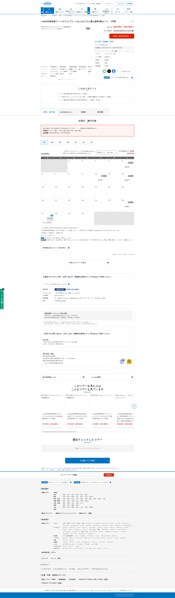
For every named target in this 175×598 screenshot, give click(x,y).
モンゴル (88, 523)
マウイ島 (86, 544)
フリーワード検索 (70, 475)
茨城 (64, 496)
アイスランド (76, 531)
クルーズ (45, 558)
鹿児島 (91, 507)
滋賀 (64, 501)
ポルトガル (92, 527)
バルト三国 (92, 529)
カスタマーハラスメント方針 (85, 590)
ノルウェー (113, 529)
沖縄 (55, 509)
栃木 (68, 496)
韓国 (78, 523)
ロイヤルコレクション (100, 569)
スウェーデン (122, 529)
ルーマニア (82, 533)
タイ (112, 523)
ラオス (111, 525)
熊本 (77, 507)
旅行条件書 (62, 590)
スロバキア (66, 533)
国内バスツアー (47, 513)
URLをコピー (126, 70)
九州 (55, 507)
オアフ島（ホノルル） (69, 544)
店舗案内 (98, 3)
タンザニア (123, 538)
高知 (77, 505)
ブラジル (94, 542)
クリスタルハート (61, 569)
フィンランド (66, 531)
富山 (73, 498)
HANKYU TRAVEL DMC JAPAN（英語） (94, 579)
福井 (81, 498)
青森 (64, 494)
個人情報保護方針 (71, 590)
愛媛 (73, 505)
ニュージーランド (78, 548)
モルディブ (118, 525)
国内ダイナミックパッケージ (66, 513)
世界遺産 (105, 41)
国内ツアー (46, 492)
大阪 (73, 501)
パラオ (77, 546)
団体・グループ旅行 (49, 579)
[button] (59, 79)
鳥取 (64, 503)
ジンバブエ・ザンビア (99, 538)
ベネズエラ (110, 542)
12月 (67, 142)
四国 (55, 505)
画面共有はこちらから (127, 590)
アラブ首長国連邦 (68, 535)
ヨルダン (82, 535)
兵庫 (81, 501)
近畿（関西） (57, 501)
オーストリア (93, 531)
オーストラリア (67, 548)
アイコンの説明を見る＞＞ (102, 45)
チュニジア (80, 538)
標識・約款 (55, 590)
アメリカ (65, 540)
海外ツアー (46, 523)
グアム (64, 546)
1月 (76, 142)
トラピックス (46, 569)
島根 (68, 503)
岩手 (68, 494)
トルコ (76, 535)
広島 (77, 503)
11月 (60, 142)
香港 (68, 523)
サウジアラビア (105, 535)
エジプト (65, 538)
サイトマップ (116, 590)
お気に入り (109, 3)
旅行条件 (100, 112)
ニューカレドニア (90, 548)
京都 (68, 501)
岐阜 (90, 498)
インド (82, 525)
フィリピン (66, 525)
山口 (81, 503)
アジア (55, 523)
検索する (109, 475)
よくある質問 (91, 3)
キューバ (72, 542)
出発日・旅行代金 (49, 112)
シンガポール (97, 523)
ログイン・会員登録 (126, 3)
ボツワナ (109, 538)
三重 (104, 498)
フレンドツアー (83, 569)
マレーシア (106, 523)
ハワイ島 (79, 544)
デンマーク (105, 529)
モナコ (70, 529)
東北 (55, 494)
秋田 (77, 494)
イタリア (65, 527)
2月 (83, 142)
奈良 (77, 501)
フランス (72, 527)
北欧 (98, 529)
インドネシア (74, 525)
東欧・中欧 (85, 531)
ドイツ (78, 527)
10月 (52, 142)
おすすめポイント (66, 112)
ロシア (85, 529)
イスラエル (90, 535)
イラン (97, 535)
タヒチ (99, 548)
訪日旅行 (73, 579)
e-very (72, 569)
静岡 (95, 498)
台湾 (64, 523)
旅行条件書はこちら (50, 377)
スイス (106, 527)
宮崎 (86, 507)
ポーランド (74, 533)
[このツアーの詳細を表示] (52, 410)
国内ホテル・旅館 (85, 513)
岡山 (73, 503)
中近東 (55, 535)
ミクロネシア (57, 546)
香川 (68, 505)
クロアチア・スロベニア (112, 531)
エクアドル (102, 542)
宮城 (73, 494)
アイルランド (78, 529)
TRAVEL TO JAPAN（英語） (52, 583)
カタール (114, 535)
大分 (81, 507)
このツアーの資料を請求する (116, 77)
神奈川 (91, 496)
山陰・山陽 (57, 503)
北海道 (55, 492)
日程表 (83, 112)
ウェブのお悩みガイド (80, 3)
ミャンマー (104, 525)
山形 (81, 494)
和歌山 (87, 501)
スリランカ (96, 525)
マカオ (73, 523)
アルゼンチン (86, 542)
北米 (55, 540)
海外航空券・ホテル (49, 552)
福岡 (64, 507)
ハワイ (55, 544)
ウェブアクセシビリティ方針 (103, 590)
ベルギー (126, 527)
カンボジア (125, 523)
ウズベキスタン (127, 525)
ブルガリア (90, 533)
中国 (83, 523)
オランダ (119, 527)
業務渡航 (62, 579)
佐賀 (68, 507)
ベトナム (117, 523)
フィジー (105, 548)
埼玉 (77, 496)
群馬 (73, 496)
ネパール (88, 525)
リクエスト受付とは (48, 235)
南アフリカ (88, 538)
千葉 (86, 496)
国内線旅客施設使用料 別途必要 (123, 30)
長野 (86, 498)
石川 (77, 498)
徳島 (64, 505)
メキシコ (65, 542)
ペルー (78, 542)
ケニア (116, 538)
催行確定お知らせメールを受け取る (54, 248)
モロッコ (72, 538)
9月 (44, 142)
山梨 (64, 498)
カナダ (71, 540)
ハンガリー (124, 531)
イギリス (99, 527)
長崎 (73, 507)
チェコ (101, 531)
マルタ (64, 529)
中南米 (55, 542)
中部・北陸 (57, 498)
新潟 (68, 498)
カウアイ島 (94, 544)
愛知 (99, 498)
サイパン (70, 546)
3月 (91, 142)
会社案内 (47, 590)
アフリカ (56, 538)
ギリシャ (112, 527)
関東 (55, 496)
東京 (81, 496)
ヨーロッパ (57, 527)
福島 (86, 494)
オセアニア (57, 548)
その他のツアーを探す (87, 460)
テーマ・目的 (56, 558)
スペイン (84, 527)
